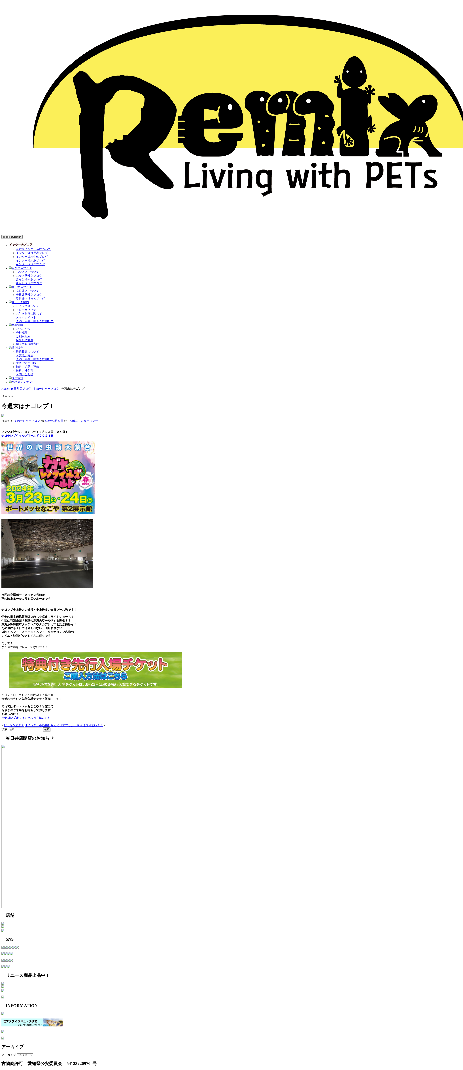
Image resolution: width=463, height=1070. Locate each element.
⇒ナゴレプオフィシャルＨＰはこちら (26, 717)
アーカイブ (8, 1054)
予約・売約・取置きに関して (35, 321)
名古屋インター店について (33, 249)
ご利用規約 (23, 336)
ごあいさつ (23, 328)
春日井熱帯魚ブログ (29, 294)
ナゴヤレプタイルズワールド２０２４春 (27, 435)
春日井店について (27, 290)
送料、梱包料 (24, 370)
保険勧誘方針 (24, 340)
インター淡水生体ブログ (32, 256)
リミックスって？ (27, 306)
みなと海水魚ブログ (29, 279)
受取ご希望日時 (26, 362)
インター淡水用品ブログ (32, 252)
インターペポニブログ (30, 264)
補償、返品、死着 (27, 366)
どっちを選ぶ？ (14, 725)
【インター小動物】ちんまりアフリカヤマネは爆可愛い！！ (64, 725)
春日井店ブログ (21, 388)
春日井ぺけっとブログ (30, 298)
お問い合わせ (24, 374)
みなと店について (27, 271)
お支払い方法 (24, 355)
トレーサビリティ (27, 309)
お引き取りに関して (29, 313)
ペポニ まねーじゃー (83, 420)
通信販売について (27, 351)
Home (5, 388)
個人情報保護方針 (27, 344)
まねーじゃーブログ (46, 388)
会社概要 (21, 332)
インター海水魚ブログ (30, 260)
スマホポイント (26, 317)
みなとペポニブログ (29, 283)
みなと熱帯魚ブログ (29, 275)
